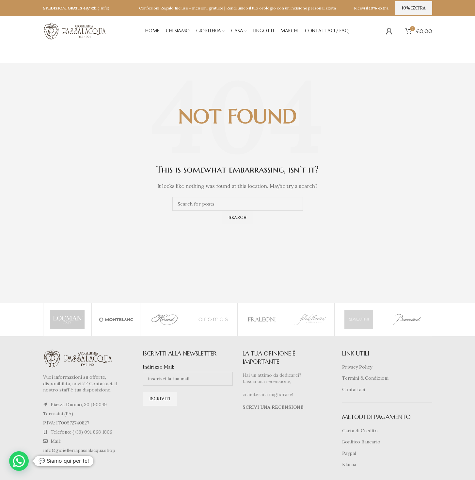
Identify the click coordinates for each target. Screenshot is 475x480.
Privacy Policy (357, 367)
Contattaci (353, 389)
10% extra (414, 8)
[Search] (399, 31)
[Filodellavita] (310, 319)
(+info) (103, 8)
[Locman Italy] (67, 319)
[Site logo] (75, 31)
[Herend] (164, 319)
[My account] (389, 31)
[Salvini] (359, 319)
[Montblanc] (116, 319)
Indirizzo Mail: (158, 367)
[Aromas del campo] (213, 319)
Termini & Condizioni (365, 378)
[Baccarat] (407, 319)
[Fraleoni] (262, 319)
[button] (19, 461)
